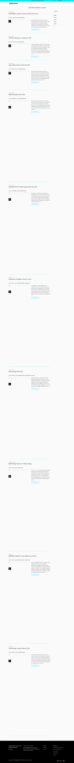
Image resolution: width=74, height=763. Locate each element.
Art (12, 277)
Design (12, 36)
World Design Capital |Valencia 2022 (19, 648)
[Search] (57, 3)
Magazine (35, 3)
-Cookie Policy (55, 752)
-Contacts (54, 754)
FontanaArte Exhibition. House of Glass (20, 279)
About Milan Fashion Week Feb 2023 (19, 65)
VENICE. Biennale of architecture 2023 (20, 38)
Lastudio (30, 760)
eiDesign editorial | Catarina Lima (24, 283)
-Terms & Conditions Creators (58, 747)
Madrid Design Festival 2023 (17, 94)
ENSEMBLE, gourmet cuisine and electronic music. (23, 13)
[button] (60, 4)
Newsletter (11, 749)
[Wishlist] (54, 3)
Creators (26, 3)
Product (55, 17)
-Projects (44, 747)
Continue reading (35, 29)
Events (10, 36)
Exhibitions (31, 3)
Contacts (39, 3)
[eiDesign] (14, 3)
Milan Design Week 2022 (16, 371)
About (46, 3)
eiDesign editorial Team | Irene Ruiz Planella (26, 375)
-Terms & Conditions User (57, 749)
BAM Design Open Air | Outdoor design (20, 463)
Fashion (12, 63)
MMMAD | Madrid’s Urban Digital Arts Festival (22, 556)
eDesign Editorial (21, 17)
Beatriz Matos (20, 467)
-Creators (44, 749)
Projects (23, 3)
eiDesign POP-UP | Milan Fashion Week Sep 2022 (23, 187)
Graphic (55, 23)
